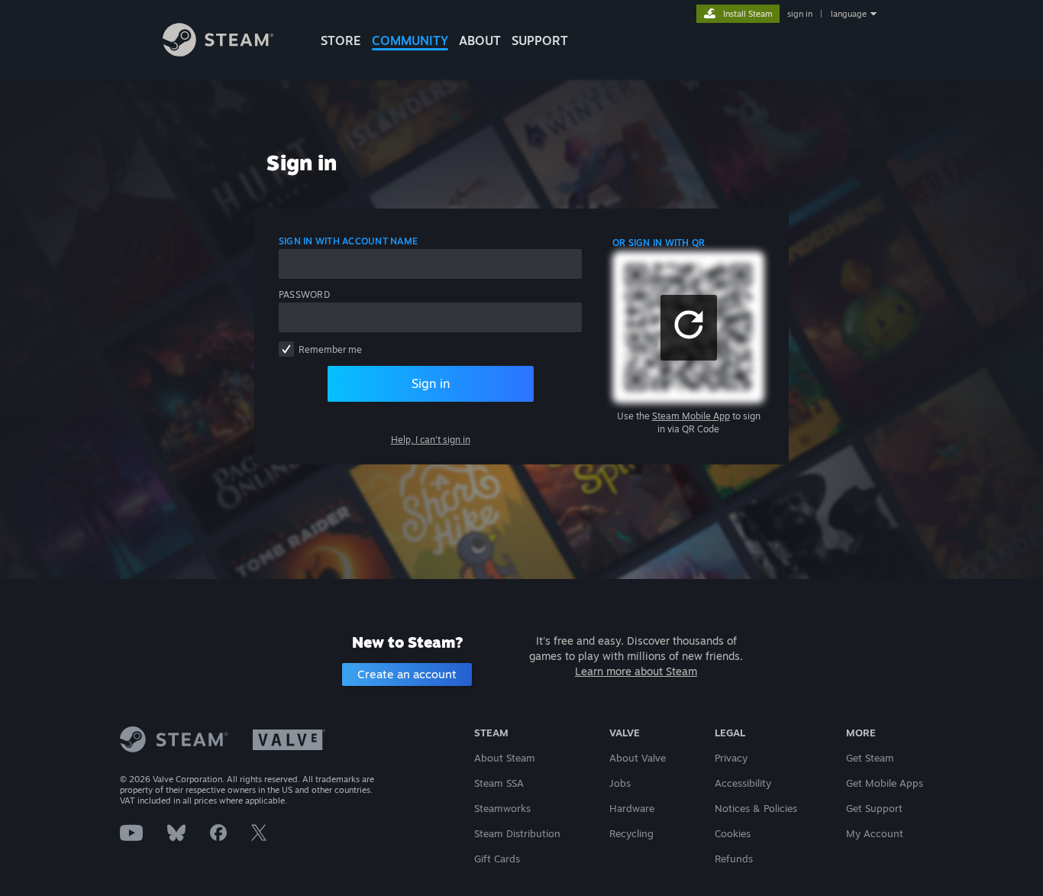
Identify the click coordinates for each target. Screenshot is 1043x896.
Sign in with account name (348, 241)
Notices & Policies (756, 808)
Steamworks (502, 808)
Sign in (431, 383)
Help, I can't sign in (430, 439)
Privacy (731, 758)
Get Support (874, 808)
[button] (689, 328)
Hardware (631, 808)
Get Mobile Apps (884, 783)
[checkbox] (286, 349)
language (849, 13)
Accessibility (743, 783)
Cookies (733, 833)
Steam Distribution (517, 833)
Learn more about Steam (636, 671)
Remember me (330, 349)
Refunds (734, 858)
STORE (341, 40)
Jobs (620, 783)
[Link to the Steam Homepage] (218, 52)
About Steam (504, 758)
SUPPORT (540, 40)
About (480, 40)
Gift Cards (497, 858)
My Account (874, 833)
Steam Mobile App (691, 416)
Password (304, 294)
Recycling (631, 833)
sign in (799, 13)
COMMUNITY (410, 40)
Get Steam (870, 758)
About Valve (637, 758)
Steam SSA (499, 783)
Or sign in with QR (658, 242)
